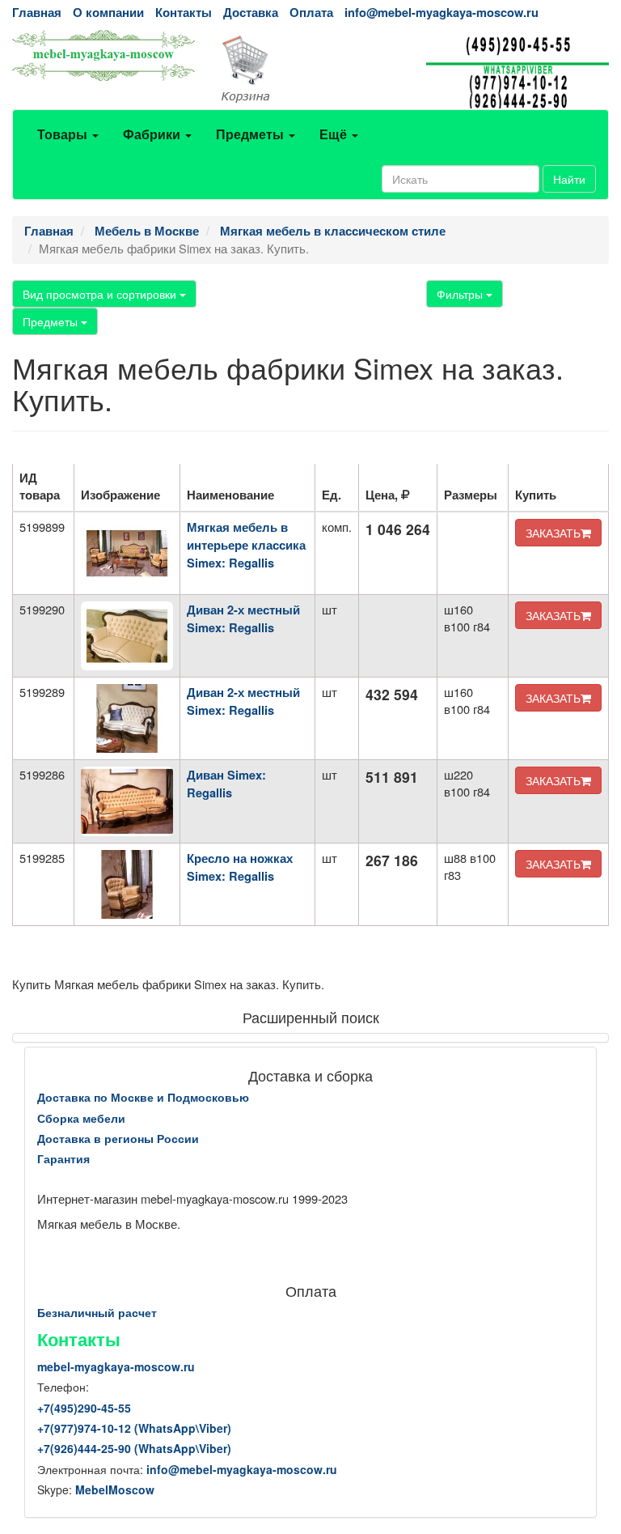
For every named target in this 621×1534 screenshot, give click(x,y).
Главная (36, 12)
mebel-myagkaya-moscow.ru (116, 1366)
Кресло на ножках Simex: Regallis (240, 867)
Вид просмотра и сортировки (101, 294)
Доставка (250, 12)
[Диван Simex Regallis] (127, 801)
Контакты (183, 12)
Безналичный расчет (97, 1312)
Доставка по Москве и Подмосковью (143, 1097)
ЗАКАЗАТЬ (553, 533)
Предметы (52, 321)
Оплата (311, 12)
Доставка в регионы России (118, 1138)
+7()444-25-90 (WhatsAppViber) (134, 1448)
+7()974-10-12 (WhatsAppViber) (134, 1428)
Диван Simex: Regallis (226, 784)
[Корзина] (310, 69)
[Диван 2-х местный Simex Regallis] (127, 635)
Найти (569, 179)
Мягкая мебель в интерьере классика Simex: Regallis (246, 545)
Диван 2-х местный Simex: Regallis (243, 618)
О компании (108, 12)
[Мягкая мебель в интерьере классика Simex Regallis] (127, 553)
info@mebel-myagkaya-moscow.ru (441, 12)
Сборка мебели (81, 1118)
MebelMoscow (114, 1489)
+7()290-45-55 (84, 1408)
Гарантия (63, 1158)
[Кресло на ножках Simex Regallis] (127, 884)
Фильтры (461, 294)
